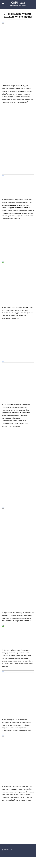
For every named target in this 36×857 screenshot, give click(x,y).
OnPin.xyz (18, 2)
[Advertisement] (18, 64)
